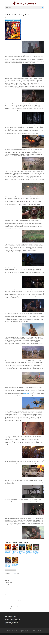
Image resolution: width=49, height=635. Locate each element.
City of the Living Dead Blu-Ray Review (13, 606)
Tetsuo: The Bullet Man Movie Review (13, 604)
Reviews (15, 16)
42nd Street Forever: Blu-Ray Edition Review (29, 552)
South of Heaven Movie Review (15, 565)
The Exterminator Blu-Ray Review (8, 552)
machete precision (27, 393)
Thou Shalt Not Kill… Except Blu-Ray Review (22, 552)
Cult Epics (7, 586)
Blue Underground (8, 582)
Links (21, 631)
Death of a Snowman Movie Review (15, 552)
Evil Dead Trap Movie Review (11, 608)
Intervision (7, 588)
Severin (6, 592)
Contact (26, 631)
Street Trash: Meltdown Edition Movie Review (8, 565)
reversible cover (32, 524)
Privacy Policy (32, 630)
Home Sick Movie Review (10, 602)
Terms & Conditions (23, 630)
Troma (6, 596)
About (15, 630)
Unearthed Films (8, 598)
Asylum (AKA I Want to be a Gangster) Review (14, 600)
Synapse (19, 16)
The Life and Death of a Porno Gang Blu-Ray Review (36, 553)
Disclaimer (39, 630)
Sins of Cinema (9, 630)
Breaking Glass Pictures (10, 584)
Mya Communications (9, 590)
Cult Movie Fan (9, 16)
